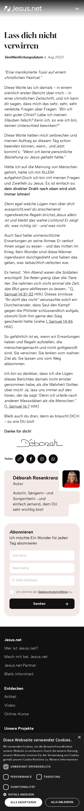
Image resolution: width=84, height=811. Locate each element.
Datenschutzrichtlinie (53, 592)
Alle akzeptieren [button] (23, 802)
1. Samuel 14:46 (59, 321)
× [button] (79, 737)
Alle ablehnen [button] (62, 802)
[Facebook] (30, 458)
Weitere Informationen (63, 759)
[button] (42, 794)
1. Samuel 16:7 (18, 406)
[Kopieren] (19, 458)
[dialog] (42, 772)
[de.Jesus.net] (23, 8)
